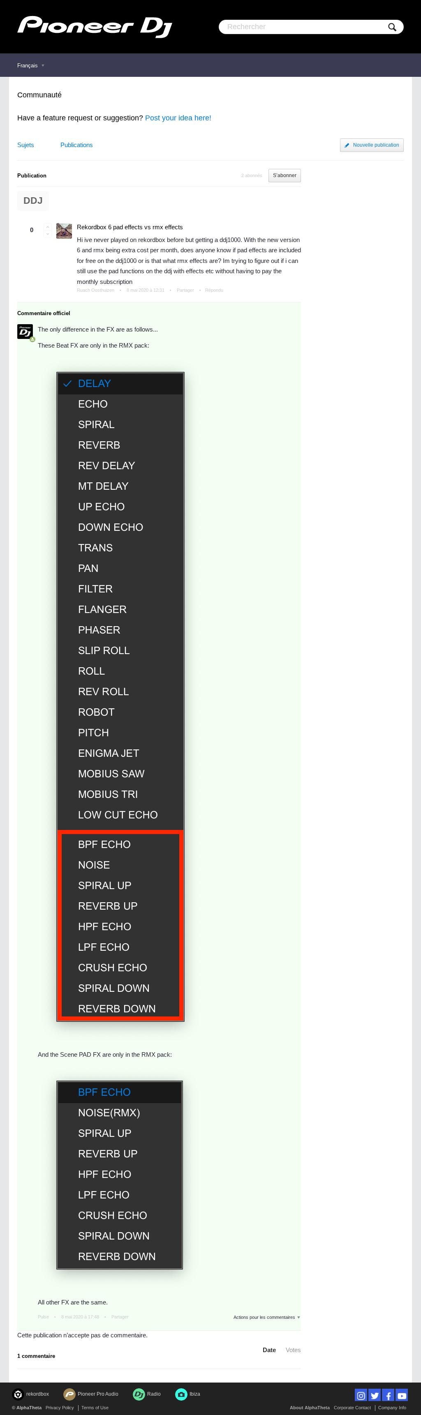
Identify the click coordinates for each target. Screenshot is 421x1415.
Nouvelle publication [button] (376, 145)
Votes (293, 1349)
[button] (48, 226)
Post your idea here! (178, 118)
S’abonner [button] (284, 175)
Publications (76, 144)
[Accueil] (94, 26)
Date (269, 1349)
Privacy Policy (60, 1407)
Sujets (25, 144)
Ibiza (195, 1394)
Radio (154, 1394)
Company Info (392, 1407)
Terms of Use (95, 1407)
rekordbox (37, 1394)
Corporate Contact (352, 1407)
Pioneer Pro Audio (98, 1394)
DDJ (33, 201)
